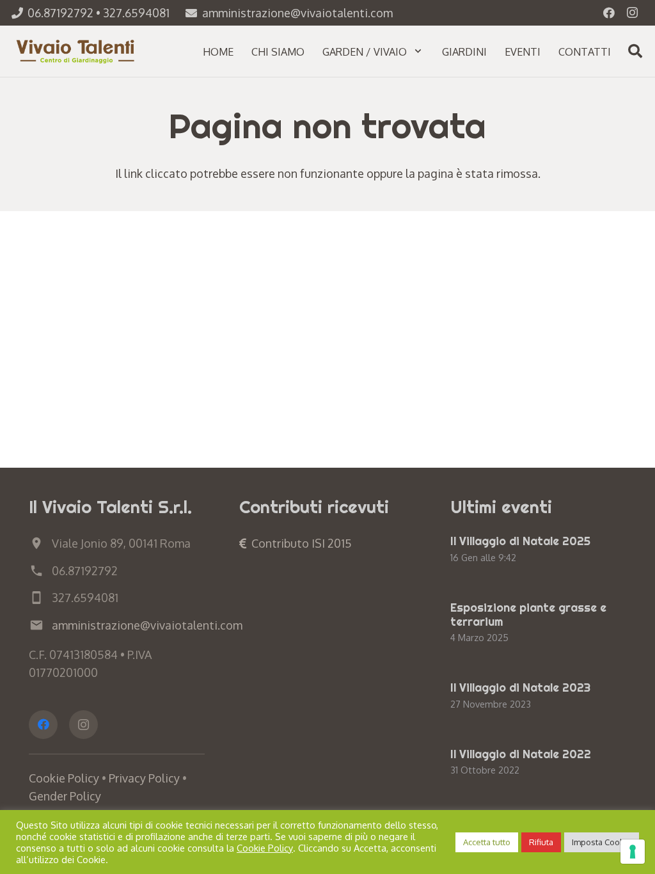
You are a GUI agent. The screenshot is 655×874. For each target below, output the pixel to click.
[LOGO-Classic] (76, 51)
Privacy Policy (144, 778)
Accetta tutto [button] (486, 842)
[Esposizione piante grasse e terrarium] (538, 623)
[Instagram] (631, 12)
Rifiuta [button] (541, 842)
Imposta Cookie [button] (601, 842)
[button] (418, 51)
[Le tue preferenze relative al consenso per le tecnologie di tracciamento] (632, 851)
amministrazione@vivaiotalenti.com (147, 625)
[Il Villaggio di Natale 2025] (538, 550)
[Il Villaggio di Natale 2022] (538, 763)
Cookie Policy (64, 778)
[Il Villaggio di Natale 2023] (538, 697)
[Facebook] (608, 12)
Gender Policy (65, 796)
